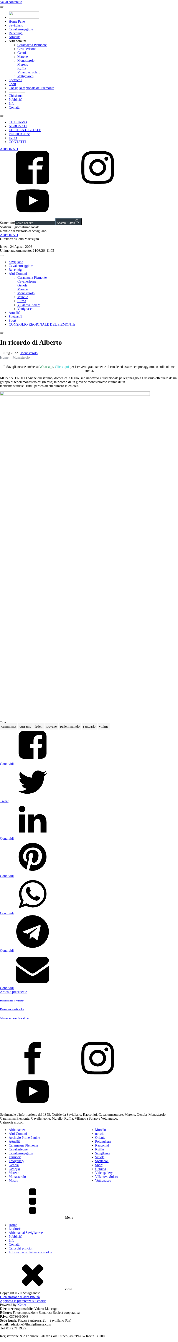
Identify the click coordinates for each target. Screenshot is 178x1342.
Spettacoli (15, 80)
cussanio (25, 726)
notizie (99, 1133)
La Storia (15, 1229)
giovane (51, 726)
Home (4, 357)
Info (11, 103)
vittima (103, 726)
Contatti (14, 107)
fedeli (38, 726)
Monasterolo (26, 60)
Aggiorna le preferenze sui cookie (23, 1301)
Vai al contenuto (11, 2)
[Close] (1, 116)
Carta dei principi (20, 1248)
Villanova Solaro (28, 72)
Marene (22, 56)
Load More (89, 1031)
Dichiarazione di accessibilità (20, 1297)
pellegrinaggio (70, 726)
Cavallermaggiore (21, 29)
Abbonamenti (18, 1130)
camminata (8, 726)
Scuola (99, 1157)
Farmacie (15, 1157)
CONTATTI (17, 142)
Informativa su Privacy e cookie (30, 1252)
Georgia (14, 1169)
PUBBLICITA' (19, 134)
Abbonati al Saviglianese (26, 1232)
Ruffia (21, 68)
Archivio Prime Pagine (24, 1137)
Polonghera (103, 1141)
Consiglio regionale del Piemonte (31, 88)
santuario (89, 726)
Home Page (17, 21)
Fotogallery (16, 1161)
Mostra (13, 1180)
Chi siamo (16, 96)
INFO (13, 138)
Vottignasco (25, 76)
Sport (12, 84)
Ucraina (100, 1169)
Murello (22, 64)
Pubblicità (15, 99)
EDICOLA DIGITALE (25, 130)
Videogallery (104, 1173)
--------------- (17, 92)
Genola (22, 53)
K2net (21, 1305)
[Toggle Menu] (1, 7)
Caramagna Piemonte (32, 45)
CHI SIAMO (18, 122)
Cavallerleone (26, 49)
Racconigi (16, 33)
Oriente (100, 1137)
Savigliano (16, 25)
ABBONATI (18, 126)
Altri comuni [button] (17, 41)
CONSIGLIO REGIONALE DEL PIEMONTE (42, 324)
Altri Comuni (18, 273)
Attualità (14, 37)
